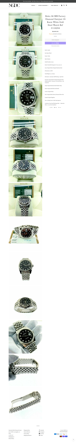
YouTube (42, 433)
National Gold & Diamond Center (15, 430)
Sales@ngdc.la (11, 437)
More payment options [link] (55, 45)
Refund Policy (11, 438)
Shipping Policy (27, 430)
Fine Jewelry (55, 5)
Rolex (33, 5)
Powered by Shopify (63, 431)
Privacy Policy (26, 433)
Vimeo (41, 435)
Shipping (51, 34)
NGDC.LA (65, 430)
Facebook (42, 430)
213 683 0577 (11, 435)
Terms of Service (27, 432)
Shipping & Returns (27, 435)
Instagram (42, 432)
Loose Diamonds (43, 5)
